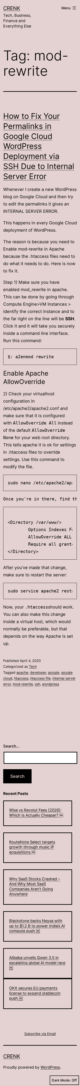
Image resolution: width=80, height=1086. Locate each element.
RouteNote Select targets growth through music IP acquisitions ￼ (32, 847)
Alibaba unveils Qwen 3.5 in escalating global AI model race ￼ (37, 962)
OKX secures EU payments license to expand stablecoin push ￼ (35, 993)
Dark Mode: (61, 1080)
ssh (37, 684)
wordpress (50, 684)
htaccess (21, 678)
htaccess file (40, 678)
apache (22, 672)
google (53, 672)
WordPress (50, 1067)
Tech (33, 666)
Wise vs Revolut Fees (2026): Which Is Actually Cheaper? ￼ (36, 812)
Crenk (11, 8)
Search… (11, 746)
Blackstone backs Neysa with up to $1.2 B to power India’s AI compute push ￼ (37, 925)
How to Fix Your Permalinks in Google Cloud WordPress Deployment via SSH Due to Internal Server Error (38, 146)
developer (38, 672)
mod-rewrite (23, 684)
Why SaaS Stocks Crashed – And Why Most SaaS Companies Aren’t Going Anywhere (34, 886)
